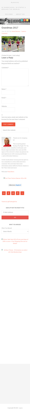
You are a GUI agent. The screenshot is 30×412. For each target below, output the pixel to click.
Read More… (11, 171)
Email (4, 98)
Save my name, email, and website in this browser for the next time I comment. (15, 118)
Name (4, 89)
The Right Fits (15, 21)
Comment (5, 67)
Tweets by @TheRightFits (9, 201)
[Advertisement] (8, 281)
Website (4, 106)
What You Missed (7, 228)
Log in (21, 408)
